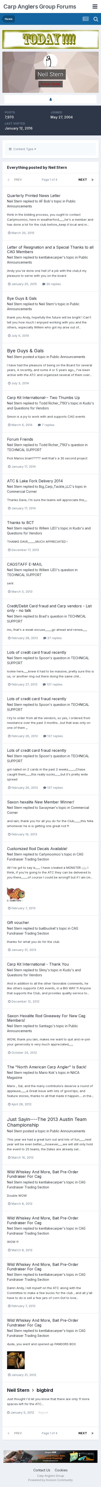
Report (43, 1412)
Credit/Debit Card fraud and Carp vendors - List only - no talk (49, 608)
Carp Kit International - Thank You (38, 964)
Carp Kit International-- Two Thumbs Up (43, 397)
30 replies (53, 284)
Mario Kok (46, 1072)
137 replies (54, 684)
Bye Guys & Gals (22, 298)
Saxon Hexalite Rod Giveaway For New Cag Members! (46, 1018)
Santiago (46, 1026)
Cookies (61, 1470)
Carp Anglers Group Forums (40, 6)
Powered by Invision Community (50, 1480)
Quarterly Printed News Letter (34, 195)
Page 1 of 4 (50, 179)
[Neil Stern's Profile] (50, 99)
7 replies (47, 425)
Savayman (47, 808)
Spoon (44, 658)
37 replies (54, 638)
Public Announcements (67, 357)
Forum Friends (20, 439)
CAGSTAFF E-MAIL (24, 564)
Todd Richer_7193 (53, 403)
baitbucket (47, 928)
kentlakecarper (51, 257)
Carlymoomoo (50, 854)
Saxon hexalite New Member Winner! (40, 802)
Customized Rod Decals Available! (37, 848)
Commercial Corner (22, 491)
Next (82, 179)
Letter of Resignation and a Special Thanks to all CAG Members (50, 249)
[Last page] (92, 179)
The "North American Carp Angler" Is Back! (46, 1067)
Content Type (23, 149)
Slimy (43, 970)
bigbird (45, 1390)
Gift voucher (18, 922)
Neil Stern (14, 201)
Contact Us (41, 1470)
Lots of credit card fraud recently (36, 652)
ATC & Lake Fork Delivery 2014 (35, 481)
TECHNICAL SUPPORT (24, 450)
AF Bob (44, 201)
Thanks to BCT (20, 522)
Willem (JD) (48, 528)
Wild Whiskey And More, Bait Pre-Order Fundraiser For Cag (42, 1174)
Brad (42, 616)
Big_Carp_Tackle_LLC (55, 486)
